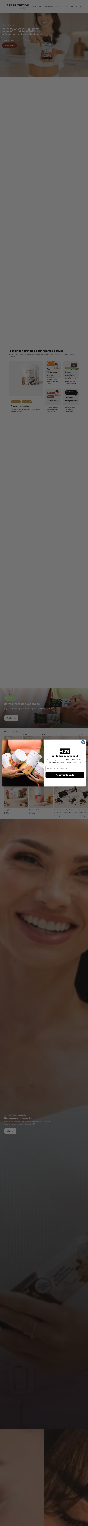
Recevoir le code (65, 774)
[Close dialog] (83, 742)
